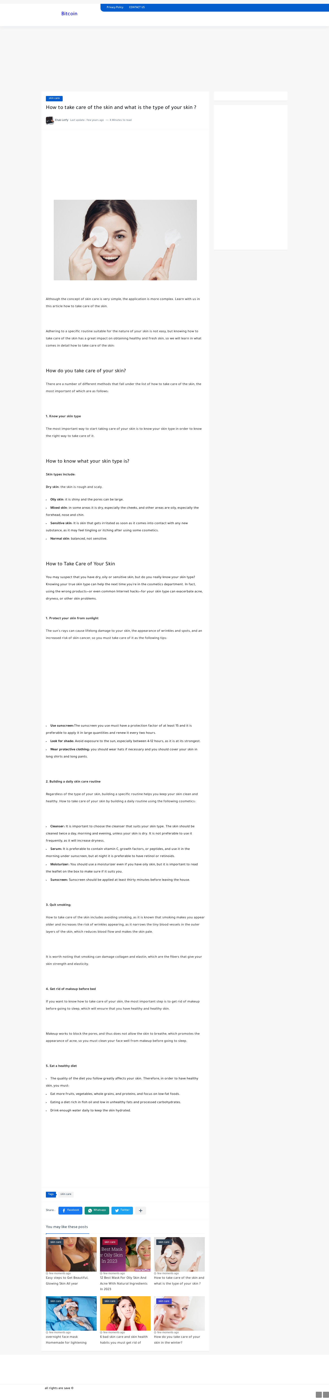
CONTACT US (137, 7)
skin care (54, 98)
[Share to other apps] (140, 1211)
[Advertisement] (164, 59)
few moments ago (60, 1273)
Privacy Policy (115, 7)
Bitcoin (69, 14)
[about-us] (319, 1395)
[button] (70, 1211)
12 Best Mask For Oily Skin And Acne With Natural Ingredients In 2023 (123, 1284)
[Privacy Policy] (326, 1395)
